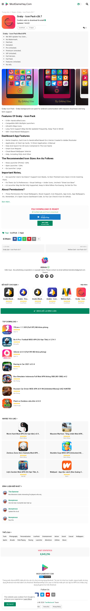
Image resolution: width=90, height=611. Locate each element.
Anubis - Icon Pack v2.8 (53, 299)
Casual (71, 536)
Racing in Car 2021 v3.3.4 (24, 364)
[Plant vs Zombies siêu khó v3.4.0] (7, 403)
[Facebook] (15, 239)
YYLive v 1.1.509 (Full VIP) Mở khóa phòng (30, 327)
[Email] (34, 239)
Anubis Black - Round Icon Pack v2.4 (38, 299)
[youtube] (37, 276)
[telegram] (51, 276)
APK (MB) (45, 223)
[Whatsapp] (24, 239)
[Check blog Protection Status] (45, 578)
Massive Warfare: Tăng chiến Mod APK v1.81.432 (69, 434)
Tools (4, 536)
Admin (44, 267)
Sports (5, 540)
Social (64, 536)
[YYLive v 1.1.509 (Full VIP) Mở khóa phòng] (7, 329)
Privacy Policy (57, 606)
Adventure (48, 540)
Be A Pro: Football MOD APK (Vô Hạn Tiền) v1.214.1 (34, 340)
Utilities (57, 540)
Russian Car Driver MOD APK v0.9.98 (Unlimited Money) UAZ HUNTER (42, 389)
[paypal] (47, 276)
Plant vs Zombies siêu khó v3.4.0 (27, 401)
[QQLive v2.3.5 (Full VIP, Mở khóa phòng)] (7, 354)
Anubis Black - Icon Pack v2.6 (9, 299)
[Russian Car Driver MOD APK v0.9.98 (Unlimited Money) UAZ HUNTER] (7, 391)
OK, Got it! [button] (9, 604)
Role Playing (22, 540)
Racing (30, 540)
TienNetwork (49, 602)
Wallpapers (79, 536)
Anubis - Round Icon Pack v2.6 (24, 299)
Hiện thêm (84, 285)
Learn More (27, 599)
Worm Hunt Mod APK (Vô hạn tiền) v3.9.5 (23, 434)
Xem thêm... (6, 202)
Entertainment (47, 536)
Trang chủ (5, 12)
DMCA (37, 606)
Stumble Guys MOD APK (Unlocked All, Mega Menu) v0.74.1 (69, 453)
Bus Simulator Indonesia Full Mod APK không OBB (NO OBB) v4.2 (40, 376)
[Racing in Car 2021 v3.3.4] (7, 366)
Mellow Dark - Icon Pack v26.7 (67, 299)
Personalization (25, 536)
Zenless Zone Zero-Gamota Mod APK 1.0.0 (24, 453)
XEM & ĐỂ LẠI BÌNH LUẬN (46, 311)
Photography (13, 536)
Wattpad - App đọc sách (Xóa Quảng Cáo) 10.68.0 (69, 472)
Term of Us (46, 606)
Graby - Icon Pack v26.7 (81, 299)
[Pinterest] (29, 239)
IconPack (22, 27)
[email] (42, 276)
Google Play (45, 217)
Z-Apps (13, 12)
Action (57, 536)
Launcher (39, 540)
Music (64, 540)
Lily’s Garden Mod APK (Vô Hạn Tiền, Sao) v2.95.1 (25, 472)
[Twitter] (19, 239)
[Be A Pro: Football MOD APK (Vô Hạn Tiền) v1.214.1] (7, 342)
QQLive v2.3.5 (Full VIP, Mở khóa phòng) (29, 352)
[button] (87, 4)
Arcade (12, 540)
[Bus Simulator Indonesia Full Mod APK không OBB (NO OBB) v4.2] (7, 378)
